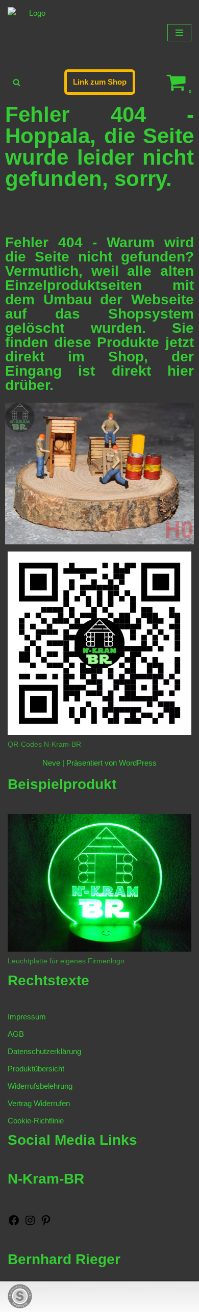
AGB (16, 1034)
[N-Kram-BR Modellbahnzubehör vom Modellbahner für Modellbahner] (33, 32)
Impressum (27, 1016)
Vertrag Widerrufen (39, 1103)
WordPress (138, 762)
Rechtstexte (48, 980)
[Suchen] (16, 82)
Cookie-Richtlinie (36, 1120)
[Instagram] (30, 1223)
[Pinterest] (46, 1223)
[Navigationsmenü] (179, 32)
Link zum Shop (100, 81)
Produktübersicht (36, 1068)
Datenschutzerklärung (44, 1051)
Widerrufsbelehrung (40, 1086)
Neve (51, 762)
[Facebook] (14, 1223)
